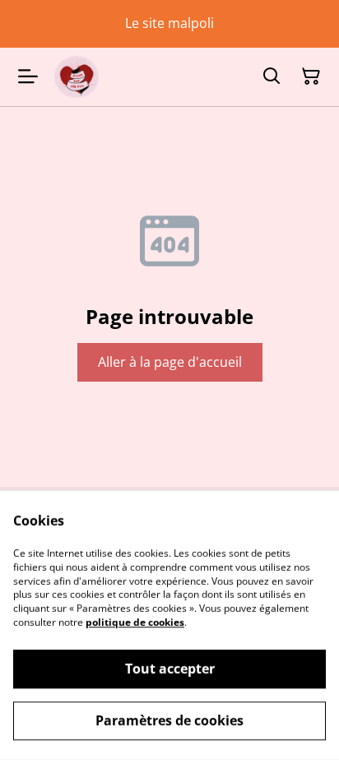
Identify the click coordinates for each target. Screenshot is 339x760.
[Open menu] (28, 76)
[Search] (271, 76)
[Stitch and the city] (76, 77)
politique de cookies (135, 622)
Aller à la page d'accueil (170, 362)
